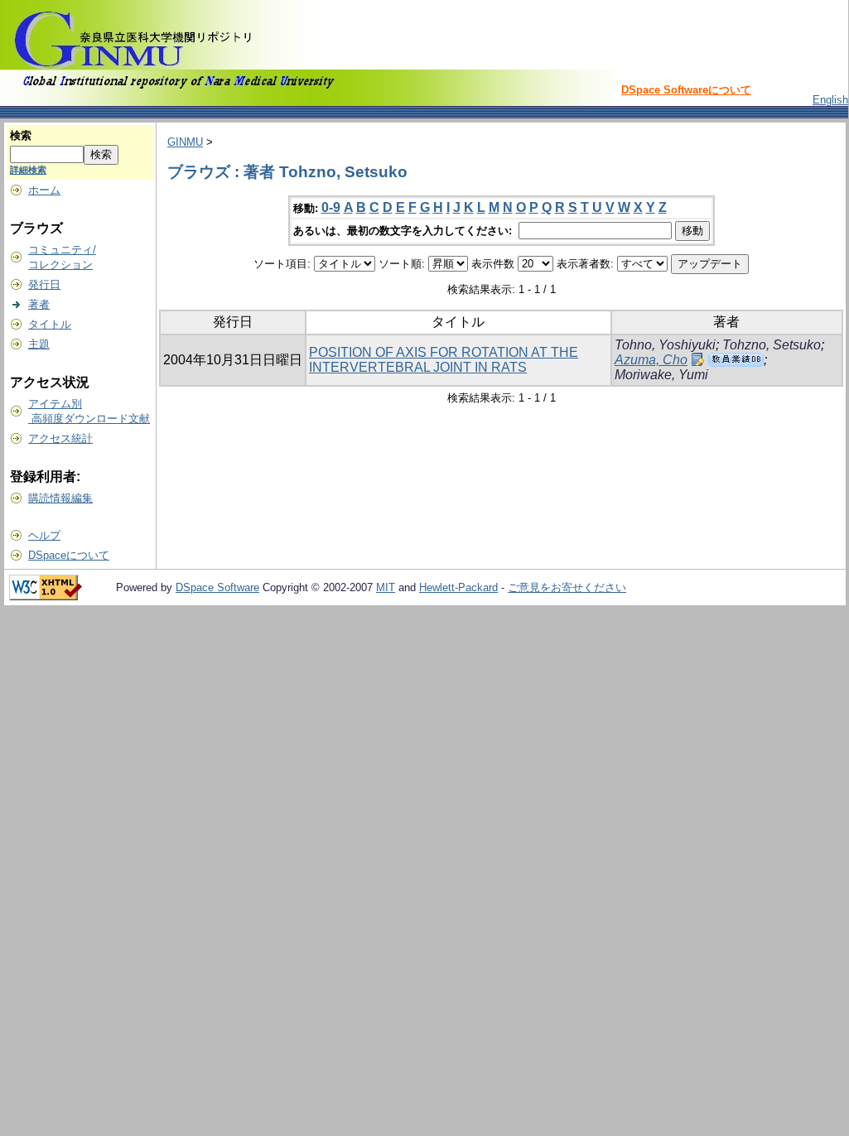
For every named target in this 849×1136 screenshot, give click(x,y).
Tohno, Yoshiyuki (665, 345)
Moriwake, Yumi (661, 375)
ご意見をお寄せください (567, 587)
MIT (385, 587)
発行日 (44, 284)
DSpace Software (217, 587)
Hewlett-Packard (458, 587)
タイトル (49, 324)
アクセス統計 (60, 438)
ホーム (44, 190)
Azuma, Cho (651, 360)
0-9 (330, 207)
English (830, 100)
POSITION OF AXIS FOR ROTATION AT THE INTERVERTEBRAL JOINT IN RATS (443, 359)
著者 (39, 304)
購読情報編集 (60, 498)
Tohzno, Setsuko (771, 345)
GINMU (185, 142)
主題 (39, 344)
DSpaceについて (68, 555)
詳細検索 (28, 170)
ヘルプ (44, 535)
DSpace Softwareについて (686, 90)
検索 (20, 135)
